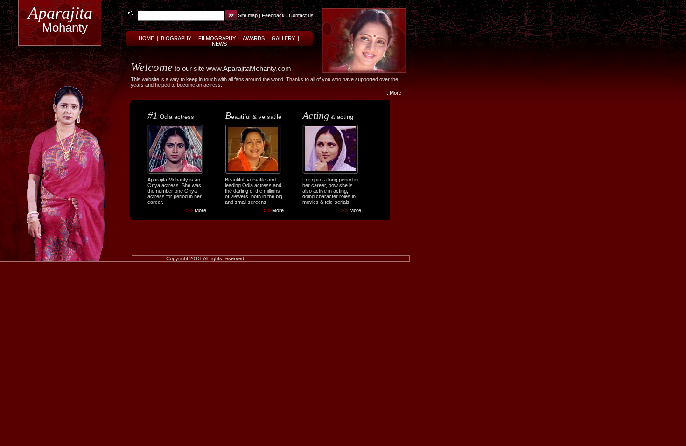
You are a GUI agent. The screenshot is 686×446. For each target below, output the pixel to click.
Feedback (273, 15)
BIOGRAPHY (176, 38)
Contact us (301, 15)
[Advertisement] (256, 230)
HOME (146, 38)
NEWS (219, 44)
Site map (248, 15)
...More (393, 93)
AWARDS (254, 38)
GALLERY (283, 38)
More (200, 210)
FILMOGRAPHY (217, 38)
